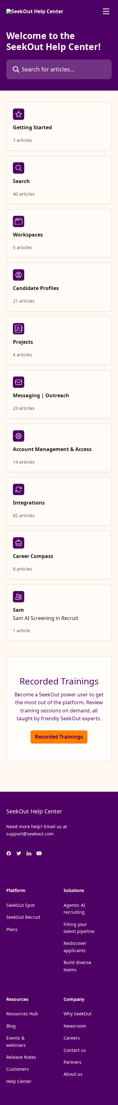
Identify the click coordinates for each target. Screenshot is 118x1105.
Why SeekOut (78, 1014)
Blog (11, 1026)
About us (73, 1074)
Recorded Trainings (59, 736)
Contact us (75, 1050)
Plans (12, 929)
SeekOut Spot (20, 905)
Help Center (18, 1081)
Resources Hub (22, 1014)
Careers (72, 1038)
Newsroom (75, 1026)
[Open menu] (106, 11)
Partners (72, 1062)
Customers (17, 1069)
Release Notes (21, 1057)
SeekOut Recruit (23, 917)
